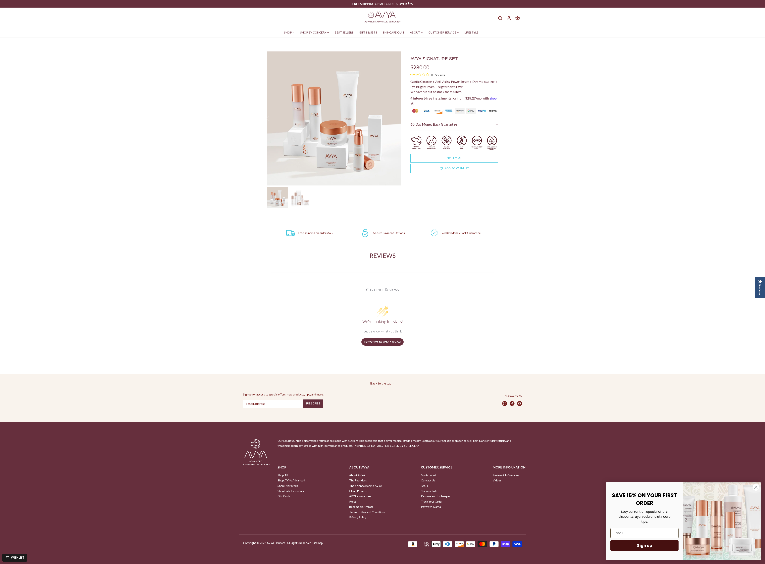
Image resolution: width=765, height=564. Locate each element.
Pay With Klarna (431, 506)
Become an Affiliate (361, 506)
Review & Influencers (506, 475)
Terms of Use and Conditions (367, 512)
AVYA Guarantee (360, 496)
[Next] (395, 118)
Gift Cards (284, 496)
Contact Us (428, 480)
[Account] (508, 17)
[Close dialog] (755, 487)
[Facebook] (512, 403)
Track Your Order (431, 501)
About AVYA (357, 475)
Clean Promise (358, 491)
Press (352, 501)
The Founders (358, 480)
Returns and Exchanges (435, 496)
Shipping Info (429, 491)
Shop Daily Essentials (291, 491)
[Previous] (273, 118)
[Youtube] (519, 403)
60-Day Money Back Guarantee (433, 124)
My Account (428, 475)
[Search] (500, 17)
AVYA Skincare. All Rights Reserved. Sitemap (295, 543)
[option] (334, 118)
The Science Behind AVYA (365, 485)
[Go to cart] (517, 17)
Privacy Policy (357, 517)
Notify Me (454, 158)
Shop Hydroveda (288, 485)
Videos (497, 480)
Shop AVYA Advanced (291, 480)
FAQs (424, 485)
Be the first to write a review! (382, 342)
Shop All (283, 475)
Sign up (644, 545)
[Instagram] (504, 403)
